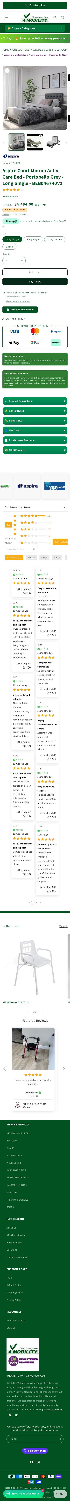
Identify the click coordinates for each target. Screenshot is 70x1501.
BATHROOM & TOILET (13, 1002)
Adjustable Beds (42, 50)
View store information (18, 301)
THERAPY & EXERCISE (17, 1199)
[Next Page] (41, 903)
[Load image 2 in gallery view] (53, 142)
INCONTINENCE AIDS (17, 1177)
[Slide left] (3, 143)
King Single (33, 239)
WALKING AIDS (14, 1155)
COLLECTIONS (21, 50)
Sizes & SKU (14, 420)
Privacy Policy (14, 1299)
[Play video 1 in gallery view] (35, 142)
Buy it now (35, 281)
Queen (9, 246)
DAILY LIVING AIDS (16, 1170)
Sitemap (11, 1327)
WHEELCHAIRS (14, 1162)
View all (63, 926)
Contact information (45, 1497)
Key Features (14, 410)
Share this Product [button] (15, 318)
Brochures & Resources (20, 440)
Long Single (12, 239)
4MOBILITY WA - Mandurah (21, 1488)
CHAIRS (10, 1147)
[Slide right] (66, 143)
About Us (11, 1227)
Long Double (55, 239)
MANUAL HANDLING (17, 1184)
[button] (6, 17)
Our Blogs (12, 1249)
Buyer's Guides (14, 1242)
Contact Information (17, 1257)
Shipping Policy (15, 1292)
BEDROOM (61, 50)
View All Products (16, 1320)
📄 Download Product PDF (20, 309)
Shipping (5, 214)
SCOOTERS (12, 1192)
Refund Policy (14, 1285)
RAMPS (10, 1207)
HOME (5, 50)
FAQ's (9, 1277)
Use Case (12, 430)
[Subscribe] (59, 1439)
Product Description (18, 401)
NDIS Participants (16, 1235)
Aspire (16, 162)
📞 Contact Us (35, 5)
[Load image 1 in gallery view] (16, 142)
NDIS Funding (15, 450)
